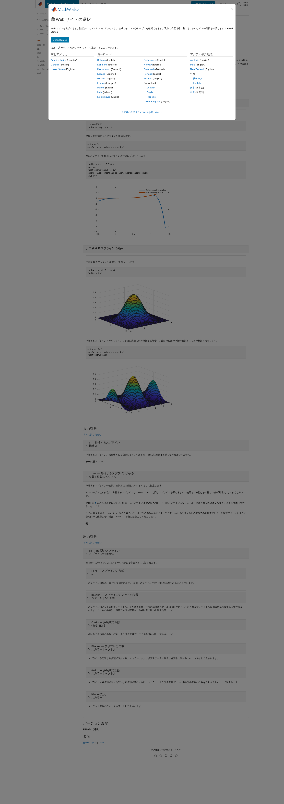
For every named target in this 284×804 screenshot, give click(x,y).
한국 (192, 92)
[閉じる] (232, 9)
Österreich (149, 69)
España (101, 74)
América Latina (58, 60)
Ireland (101, 87)
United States (58, 69)
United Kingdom (152, 101)
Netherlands (150, 60)
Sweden (148, 78)
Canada (55, 64)
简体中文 (197, 78)
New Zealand (197, 69)
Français (151, 96)
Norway (148, 64)
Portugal (148, 74)
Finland (101, 78)
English (150, 92)
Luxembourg (103, 96)
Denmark (102, 64)
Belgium (101, 60)
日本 (192, 87)
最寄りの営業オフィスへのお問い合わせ (142, 112)
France (101, 83)
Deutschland (103, 69)
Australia (194, 60)
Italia (99, 92)
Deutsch (151, 87)
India (192, 64)
